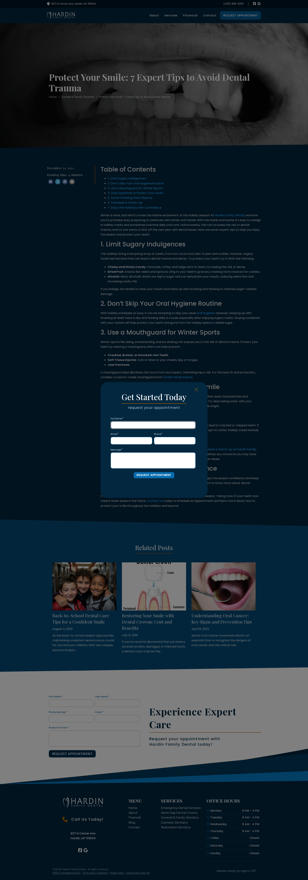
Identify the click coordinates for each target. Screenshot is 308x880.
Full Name (116, 418)
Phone (157, 434)
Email (114, 434)
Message (116, 449)
